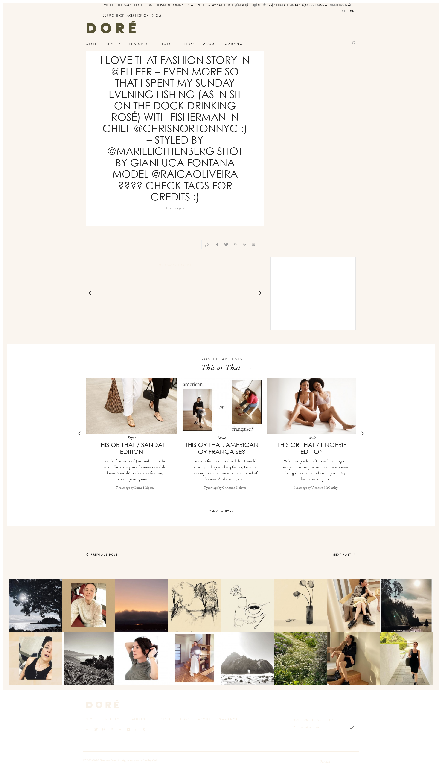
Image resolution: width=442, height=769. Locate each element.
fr (344, 11)
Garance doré (102, 704)
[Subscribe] (352, 727)
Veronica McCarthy (324, 488)
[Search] (354, 42)
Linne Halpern (144, 488)
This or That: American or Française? (222, 448)
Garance (235, 44)
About (210, 44)
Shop (189, 44)
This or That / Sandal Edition (131, 448)
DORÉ (111, 28)
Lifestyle (166, 44)
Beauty (113, 44)
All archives (221, 510)
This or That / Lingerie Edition (311, 448)
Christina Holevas (234, 488)
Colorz (156, 760)
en (352, 11)
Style (92, 44)
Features (138, 44)
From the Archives (221, 359)
